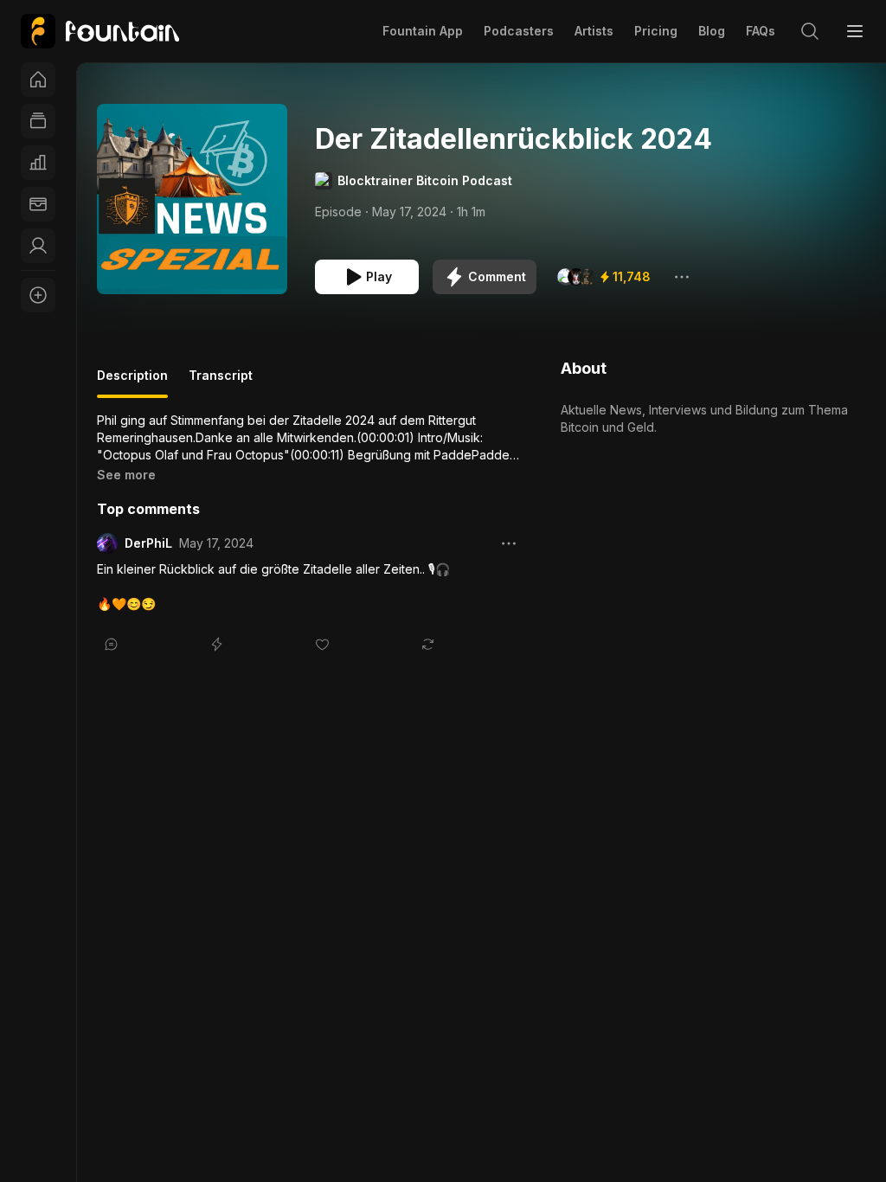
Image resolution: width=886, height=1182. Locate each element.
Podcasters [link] (519, 30)
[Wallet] (38, 204)
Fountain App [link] (422, 30)
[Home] (38, 79)
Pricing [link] (655, 30)
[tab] (132, 382)
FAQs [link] (760, 30)
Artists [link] (594, 30)
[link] (100, 31)
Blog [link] (711, 30)
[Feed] (38, 121)
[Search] (810, 31)
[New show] (38, 295)
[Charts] (38, 162)
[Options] (681, 277)
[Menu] (854, 31)
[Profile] (38, 245)
